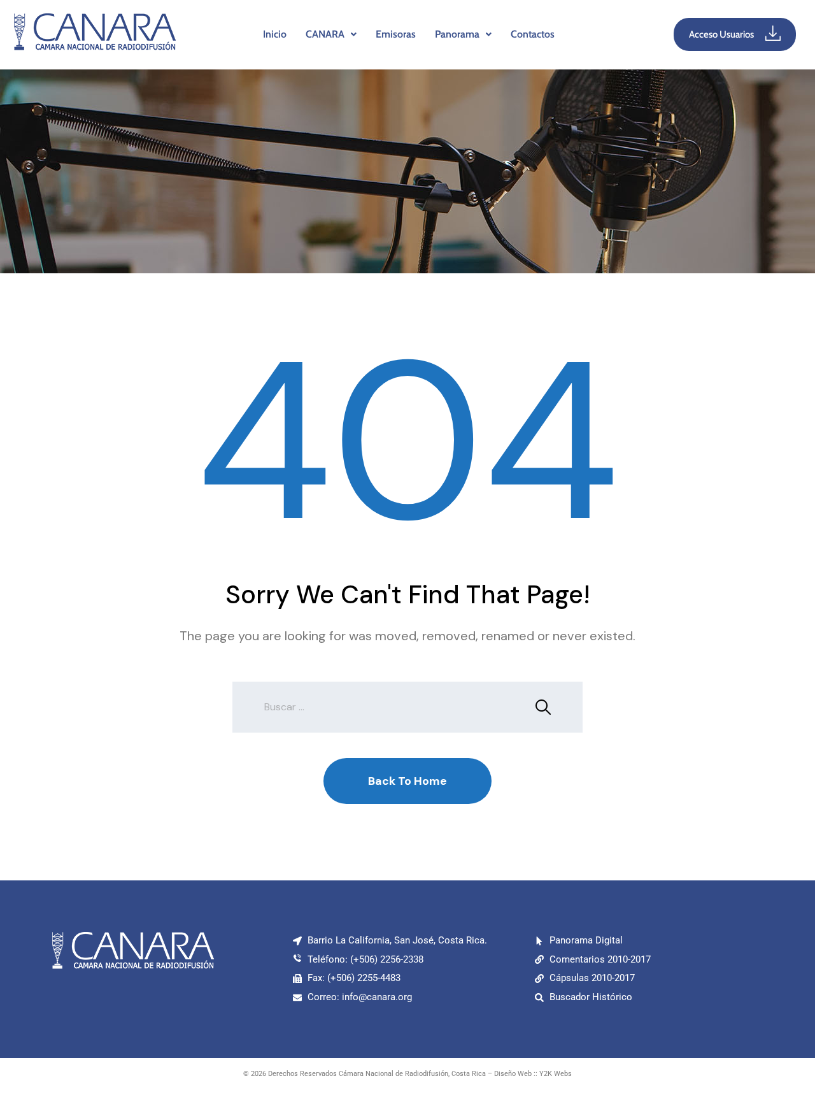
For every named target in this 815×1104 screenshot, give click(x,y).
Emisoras (396, 34)
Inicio (275, 34)
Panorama (457, 34)
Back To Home (407, 781)
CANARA (325, 34)
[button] (331, 34)
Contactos (533, 34)
